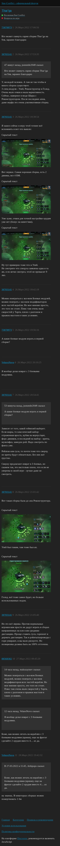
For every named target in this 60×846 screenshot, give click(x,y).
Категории (18, 820)
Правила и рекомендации (40, 820)
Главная (6, 820)
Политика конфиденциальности (18, 831)
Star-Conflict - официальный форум (20, 3)
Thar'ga (7, 10)
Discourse (22, 838)
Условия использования (14, 825)
